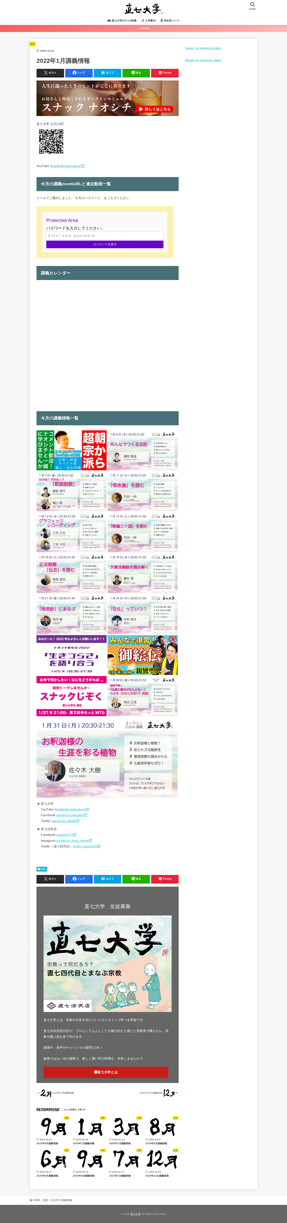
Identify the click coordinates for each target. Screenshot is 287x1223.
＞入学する (143, 28)
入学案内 (150, 20)
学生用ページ (171, 20)
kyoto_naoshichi (85, 846)
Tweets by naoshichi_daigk (203, 48)
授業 (32, 44)
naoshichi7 (64, 835)
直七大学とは (107, 1072)
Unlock (104, 244)
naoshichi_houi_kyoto (72, 840)
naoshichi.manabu (69, 815)
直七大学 (135, 1213)
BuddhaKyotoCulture (65, 166)
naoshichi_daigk (64, 821)
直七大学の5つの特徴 (124, 20)
